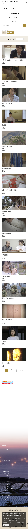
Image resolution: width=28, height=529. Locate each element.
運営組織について (5, 473)
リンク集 (3, 478)
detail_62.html (14, 292)
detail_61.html (14, 271)
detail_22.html (14, 119)
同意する (6, 525)
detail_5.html (14, 76)
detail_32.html (14, 141)
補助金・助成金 (5, 499)
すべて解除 (9, 32)
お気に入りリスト (5, 464)
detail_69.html (14, 357)
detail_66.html (14, 335)
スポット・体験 (5, 449)
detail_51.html (14, 227)
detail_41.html (14, 162)
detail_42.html (14, 184)
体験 (3, 32)
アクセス (3, 462)
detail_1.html (14, 54)
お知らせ (3, 466)
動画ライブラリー (5, 486)
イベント (3, 456)
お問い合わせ (4, 490)
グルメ (3, 454)
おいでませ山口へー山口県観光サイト (9, 2)
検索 (24, 25)
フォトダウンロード (6, 484)
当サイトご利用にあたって (7, 475)
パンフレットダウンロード (7, 488)
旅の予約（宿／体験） (6, 460)
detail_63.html (14, 314)
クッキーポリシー (10, 522)
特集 (2, 447)
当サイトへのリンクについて (8, 480)
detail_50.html (14, 206)
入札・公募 (4, 501)
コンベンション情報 (6, 497)
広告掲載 (3, 482)
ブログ (3, 458)
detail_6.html (14, 97)
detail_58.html (14, 249)
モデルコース (4, 452)
